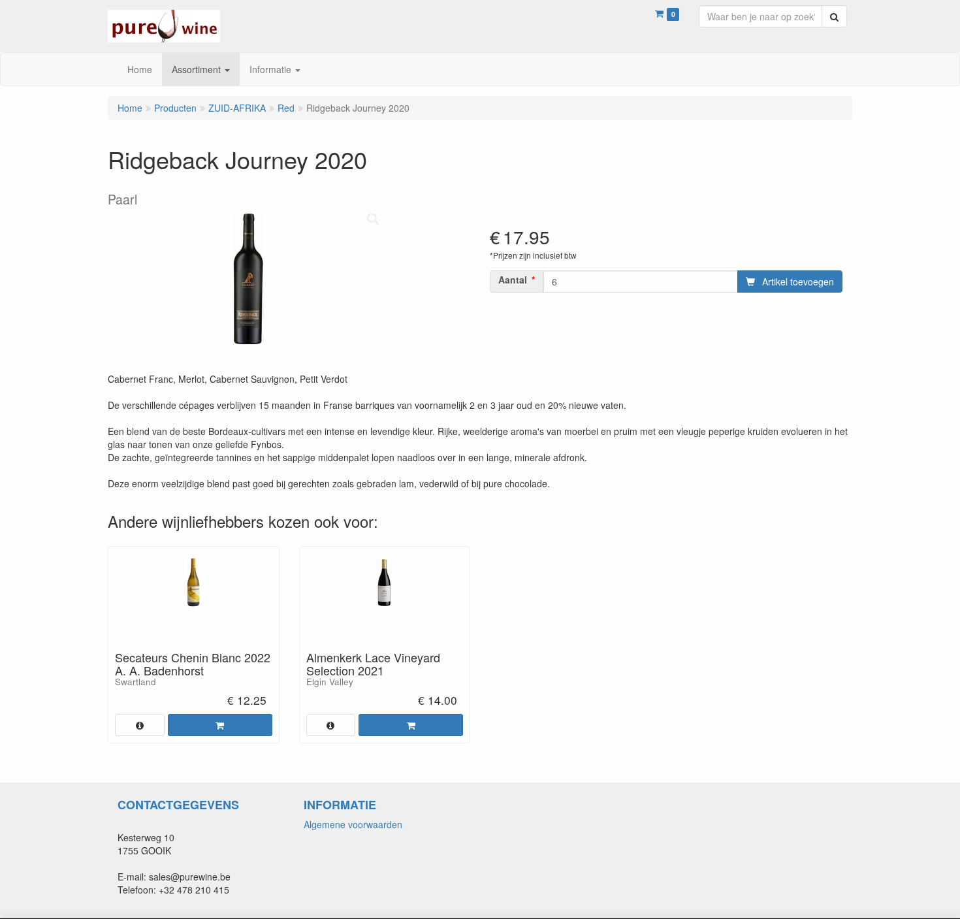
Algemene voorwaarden (353, 824)
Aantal (512, 279)
